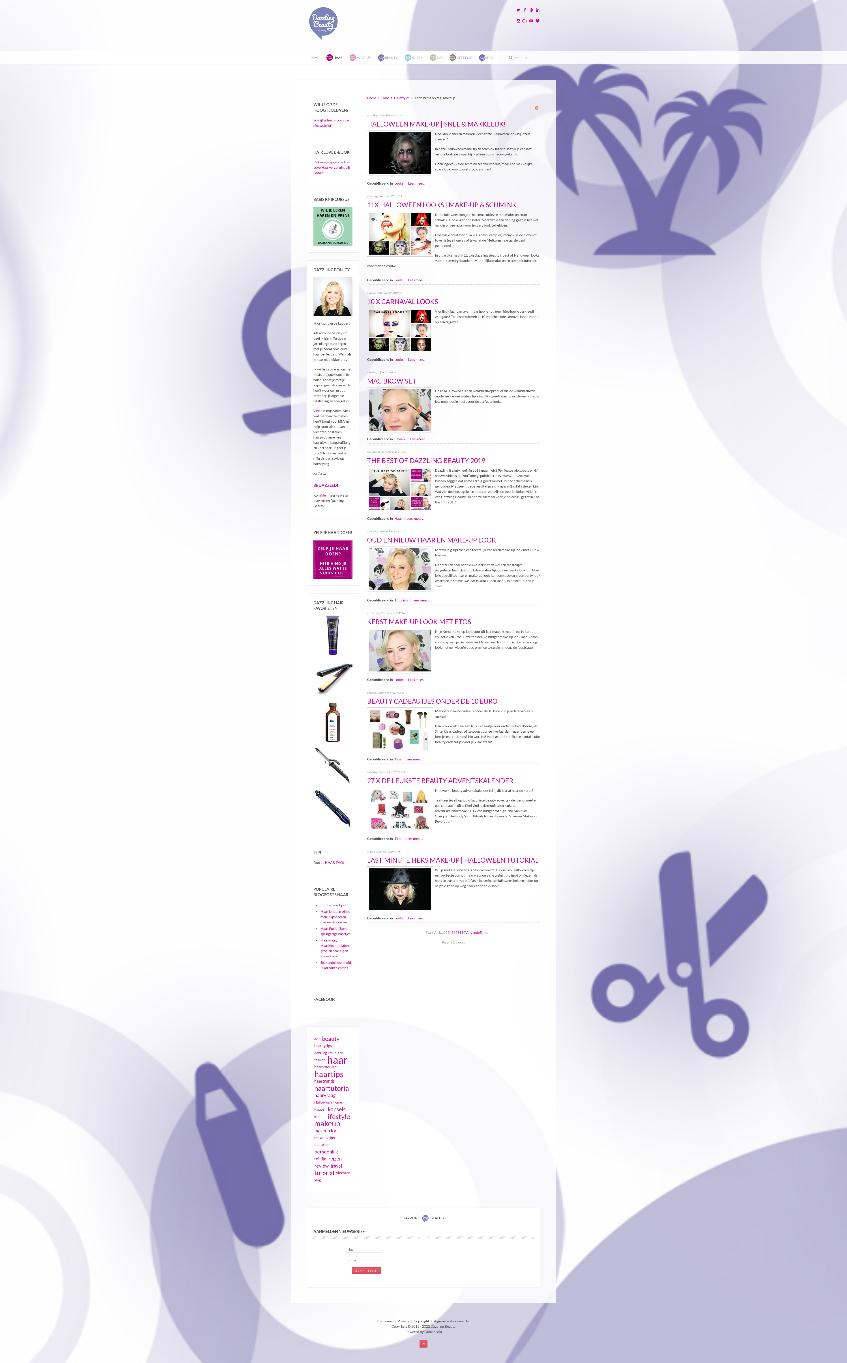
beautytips (323, 1046)
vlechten (343, 1172)
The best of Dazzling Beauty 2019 (426, 460)
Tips (397, 759)
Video (317, 410)
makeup (327, 1123)
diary (338, 1052)
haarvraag (325, 1095)
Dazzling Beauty (443, 1326)
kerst (319, 1116)
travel (336, 1165)
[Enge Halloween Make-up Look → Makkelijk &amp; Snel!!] (400, 152)
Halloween (323, 1102)
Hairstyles (402, 98)
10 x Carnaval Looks (402, 301)
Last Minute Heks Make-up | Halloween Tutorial (453, 860)
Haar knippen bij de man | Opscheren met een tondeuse (335, 916)
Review (399, 439)
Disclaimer (385, 1321)
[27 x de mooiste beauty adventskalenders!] (400, 809)
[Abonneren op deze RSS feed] (537, 108)
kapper (320, 1109)
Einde (484, 932)
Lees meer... (416, 183)
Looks (399, 183)
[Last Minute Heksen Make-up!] (400, 889)
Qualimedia (433, 1331)
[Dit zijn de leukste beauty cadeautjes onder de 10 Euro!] (400, 730)
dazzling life (323, 1053)
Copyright (421, 1321)
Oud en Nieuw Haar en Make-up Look (431, 540)
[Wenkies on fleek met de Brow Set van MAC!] (400, 409)
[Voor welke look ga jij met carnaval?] (400, 330)
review (321, 1166)
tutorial (324, 1172)
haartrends (324, 1080)
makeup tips (324, 1137)
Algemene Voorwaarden (452, 1321)
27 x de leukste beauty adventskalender (440, 781)
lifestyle (338, 1116)
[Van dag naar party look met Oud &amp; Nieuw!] (400, 568)
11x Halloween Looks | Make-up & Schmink (441, 205)
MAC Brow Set (391, 381)
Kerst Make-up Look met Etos (419, 622)
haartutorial (332, 1088)
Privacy (403, 1321)
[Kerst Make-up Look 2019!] (400, 650)
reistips (320, 1158)
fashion (319, 1060)
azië (317, 1039)
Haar (385, 98)
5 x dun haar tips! (333, 905)
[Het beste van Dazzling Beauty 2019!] (400, 489)
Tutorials (401, 600)
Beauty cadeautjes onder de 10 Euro (432, 701)
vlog (317, 1180)
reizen (335, 1159)
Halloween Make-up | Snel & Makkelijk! (436, 124)
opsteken (322, 1144)
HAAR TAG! (334, 862)
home (338, 1102)
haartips (329, 1074)
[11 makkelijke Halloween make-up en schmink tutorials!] (400, 233)
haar (337, 1059)
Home (314, 57)
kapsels (337, 1109)
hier (324, 495)
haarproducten (326, 1067)
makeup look (327, 1130)
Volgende (472, 932)
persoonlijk (326, 1152)
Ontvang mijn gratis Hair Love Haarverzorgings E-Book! (332, 167)
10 (463, 932)
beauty (330, 1038)
